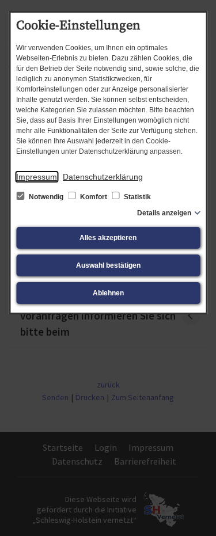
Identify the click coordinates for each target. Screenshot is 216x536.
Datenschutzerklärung (103, 176)
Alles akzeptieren (108, 238)
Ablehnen (108, 293)
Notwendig (46, 197)
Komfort (93, 197)
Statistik (136, 197)
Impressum (36, 176)
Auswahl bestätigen (108, 265)
